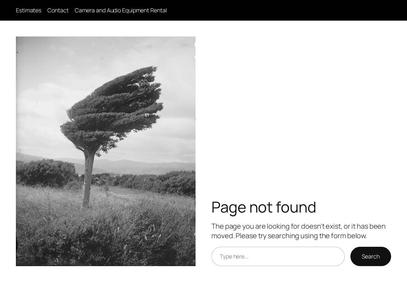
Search (371, 256)
